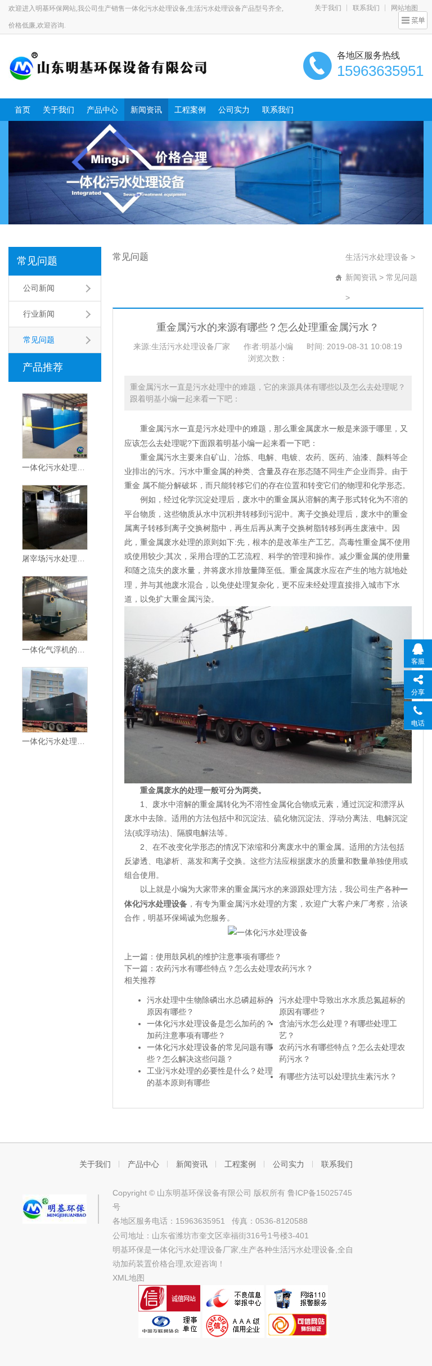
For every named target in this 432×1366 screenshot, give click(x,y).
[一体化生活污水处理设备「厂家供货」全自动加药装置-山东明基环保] (108, 65)
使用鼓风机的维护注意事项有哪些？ (219, 956)
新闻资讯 (146, 109)
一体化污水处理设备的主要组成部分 (54, 741)
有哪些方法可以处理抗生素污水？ (338, 1076)
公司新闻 (39, 287)
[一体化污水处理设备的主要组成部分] (54, 699)
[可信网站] (297, 1323)
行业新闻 (39, 313)
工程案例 (190, 109)
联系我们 (366, 8)
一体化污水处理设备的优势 (54, 467)
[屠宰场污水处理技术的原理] (54, 517)
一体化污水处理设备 (187, 1249)
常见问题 (37, 261)
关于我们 (327, 8)
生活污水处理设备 (376, 257)
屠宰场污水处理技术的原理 (54, 558)
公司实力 (234, 109)
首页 (22, 109)
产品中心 (102, 109)
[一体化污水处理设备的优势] (54, 425)
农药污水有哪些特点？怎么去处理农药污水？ (234, 968)
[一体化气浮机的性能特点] (54, 608)
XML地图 (128, 1277)
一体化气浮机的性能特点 (54, 649)
